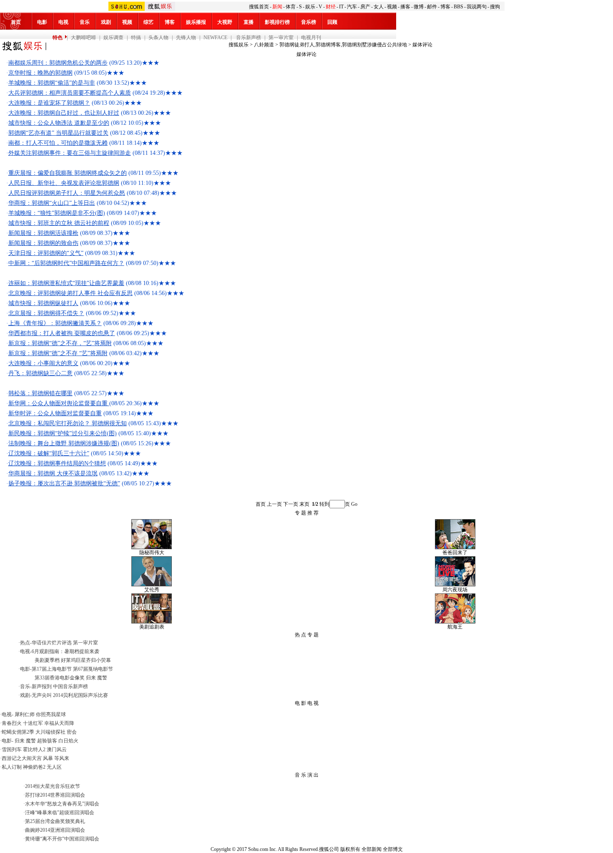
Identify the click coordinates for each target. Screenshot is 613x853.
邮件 (432, 7)
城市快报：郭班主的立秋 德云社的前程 (58, 223)
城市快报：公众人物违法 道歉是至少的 (58, 123)
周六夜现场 (454, 590)
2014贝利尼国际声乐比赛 (80, 695)
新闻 (277, 7)
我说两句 (477, 7)
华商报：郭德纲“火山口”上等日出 (51, 203)
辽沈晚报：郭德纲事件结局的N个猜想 (57, 463)
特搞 (136, 37)
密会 (72, 732)
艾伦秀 (151, 590)
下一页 (290, 504)
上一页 (274, 504)
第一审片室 (281, 37)
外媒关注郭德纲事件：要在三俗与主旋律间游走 (69, 153)
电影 (42, 22)
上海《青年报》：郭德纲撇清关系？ (55, 323)
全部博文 (393, 849)
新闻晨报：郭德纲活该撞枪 (43, 233)
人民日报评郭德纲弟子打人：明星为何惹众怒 (66, 193)
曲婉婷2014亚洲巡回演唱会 (55, 830)
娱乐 (310, 7)
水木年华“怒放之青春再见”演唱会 (62, 804)
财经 (331, 7)
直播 (249, 22)
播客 (405, 7)
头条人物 (158, 37)
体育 (291, 7)
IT (341, 7)
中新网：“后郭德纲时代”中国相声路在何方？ (66, 263)
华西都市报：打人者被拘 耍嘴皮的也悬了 (61, 333)
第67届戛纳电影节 (93, 669)
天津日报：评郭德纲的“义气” (45, 253)
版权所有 (350, 849)
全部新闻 (372, 849)
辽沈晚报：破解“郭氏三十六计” (48, 453)
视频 (392, 7)
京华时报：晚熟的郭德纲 (40, 73)
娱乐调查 (113, 37)
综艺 (148, 22)
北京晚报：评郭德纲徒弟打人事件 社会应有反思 (70, 293)
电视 (63, 22)
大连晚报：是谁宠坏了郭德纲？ (49, 103)
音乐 (85, 22)
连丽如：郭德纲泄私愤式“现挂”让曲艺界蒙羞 (66, 283)
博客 (445, 7)
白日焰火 (68, 741)
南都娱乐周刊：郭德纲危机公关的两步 (58, 63)
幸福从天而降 (59, 723)
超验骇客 (47, 741)
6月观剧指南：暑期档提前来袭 (65, 651)
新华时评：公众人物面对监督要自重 (55, 413)
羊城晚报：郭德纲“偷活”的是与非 (51, 83)
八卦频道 (264, 45)
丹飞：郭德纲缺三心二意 (40, 373)
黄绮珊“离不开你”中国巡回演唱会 (62, 839)
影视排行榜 (277, 22)
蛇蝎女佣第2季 (18, 732)
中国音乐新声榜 (70, 686)
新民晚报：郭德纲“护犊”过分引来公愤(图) (62, 433)
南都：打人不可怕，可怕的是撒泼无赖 (58, 143)
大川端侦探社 (50, 732)
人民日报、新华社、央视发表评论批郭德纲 (63, 183)
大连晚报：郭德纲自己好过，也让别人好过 (63, 113)
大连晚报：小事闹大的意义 (43, 363)
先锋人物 (186, 37)
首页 (16, 22)
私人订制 (12, 767)
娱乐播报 (196, 22)
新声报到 (42, 686)
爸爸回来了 (454, 552)
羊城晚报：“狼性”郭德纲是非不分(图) (56, 213)
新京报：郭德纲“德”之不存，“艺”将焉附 (60, 343)
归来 (91, 678)
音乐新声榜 (248, 37)
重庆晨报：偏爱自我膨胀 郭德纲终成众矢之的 (67, 173)
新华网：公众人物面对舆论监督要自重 (58, 403)
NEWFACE (215, 37)
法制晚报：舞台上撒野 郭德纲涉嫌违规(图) (63, 443)
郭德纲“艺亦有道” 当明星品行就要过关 (58, 133)
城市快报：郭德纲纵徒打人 (43, 303)
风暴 (48, 758)
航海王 (454, 627)
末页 (304, 504)
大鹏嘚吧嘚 (83, 37)
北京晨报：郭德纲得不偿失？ (46, 313)
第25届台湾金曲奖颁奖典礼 (55, 821)
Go (354, 504)
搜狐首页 (259, 7)
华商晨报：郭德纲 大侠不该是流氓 (53, 473)
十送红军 (33, 723)
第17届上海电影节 (52, 669)
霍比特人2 (34, 749)
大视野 (224, 22)
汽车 (352, 7)
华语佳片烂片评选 (52, 643)
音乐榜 (308, 22)
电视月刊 (311, 37)
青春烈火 (12, 723)
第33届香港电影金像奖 (60, 678)
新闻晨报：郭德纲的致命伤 (43, 243)
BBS (458, 7)
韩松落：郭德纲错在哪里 (40, 393)
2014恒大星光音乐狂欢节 (52, 786)
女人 (379, 7)
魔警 (102, 678)
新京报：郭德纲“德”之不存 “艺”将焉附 (58, 353)
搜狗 (495, 7)
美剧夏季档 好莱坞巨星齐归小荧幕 (73, 660)
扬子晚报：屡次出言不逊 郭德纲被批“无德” (64, 483)
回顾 (332, 22)
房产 (365, 7)
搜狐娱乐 (239, 45)
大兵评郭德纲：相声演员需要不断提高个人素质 (69, 93)
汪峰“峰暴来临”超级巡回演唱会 (59, 812)
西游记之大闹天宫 (22, 758)
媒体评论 (422, 45)
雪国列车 (12, 749)
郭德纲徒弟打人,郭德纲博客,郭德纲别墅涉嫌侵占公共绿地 (343, 45)
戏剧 (106, 22)
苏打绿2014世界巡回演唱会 (55, 795)
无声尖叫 (42, 695)
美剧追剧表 (151, 627)
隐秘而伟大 (151, 552)
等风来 (61, 758)
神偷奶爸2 (34, 767)
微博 (419, 7)
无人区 (54, 767)
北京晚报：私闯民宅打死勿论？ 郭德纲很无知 (67, 423)
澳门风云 (57, 749)
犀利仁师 (25, 714)
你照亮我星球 (51, 714)
